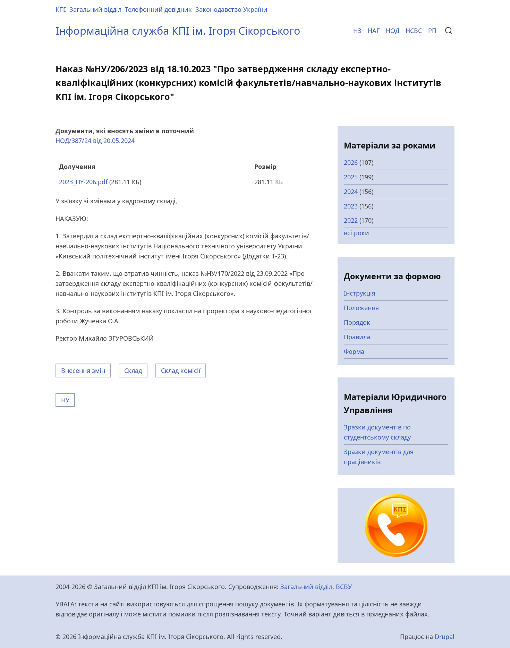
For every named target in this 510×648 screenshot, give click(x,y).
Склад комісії (181, 370)
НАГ (374, 30)
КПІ (61, 9)
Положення (361, 308)
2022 (351, 220)
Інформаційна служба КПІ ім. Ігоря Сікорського (178, 30)
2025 (351, 177)
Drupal (444, 636)
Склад (133, 370)
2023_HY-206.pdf (83, 182)
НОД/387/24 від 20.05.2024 (95, 140)
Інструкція (359, 293)
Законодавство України (231, 9)
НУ (65, 400)
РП (432, 30)
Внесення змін (83, 370)
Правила (357, 337)
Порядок (357, 322)
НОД (392, 30)
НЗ (357, 30)
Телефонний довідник (158, 9)
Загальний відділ (95, 9)
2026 (351, 162)
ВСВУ (344, 586)
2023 (351, 206)
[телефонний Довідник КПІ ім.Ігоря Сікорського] (396, 524)
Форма (354, 351)
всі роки (356, 233)
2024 (351, 191)
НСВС (414, 30)
